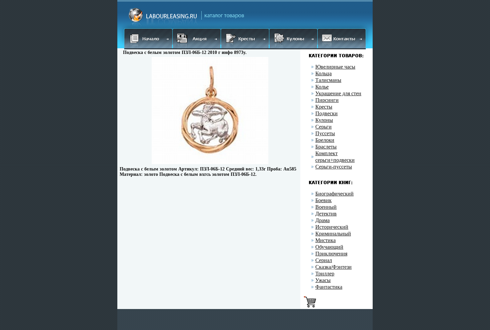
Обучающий (329, 247)
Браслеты (326, 147)
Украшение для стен (338, 93)
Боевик (323, 200)
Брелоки (324, 140)
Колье (322, 87)
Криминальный (333, 233)
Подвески (326, 113)
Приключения (331, 253)
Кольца (323, 73)
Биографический (334, 193)
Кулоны (324, 120)
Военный (326, 207)
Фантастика (328, 287)
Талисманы (328, 80)
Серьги (323, 127)
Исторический (331, 227)
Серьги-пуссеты (333, 166)
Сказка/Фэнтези (333, 267)
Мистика (325, 240)
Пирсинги (327, 100)
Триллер (324, 273)
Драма (322, 220)
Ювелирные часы (335, 67)
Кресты (323, 107)
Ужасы (323, 280)
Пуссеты (325, 133)
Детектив (326, 213)
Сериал (323, 260)
